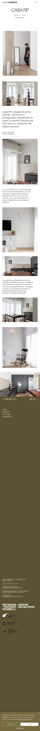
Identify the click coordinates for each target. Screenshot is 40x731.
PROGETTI (6, 412)
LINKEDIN (23, 604)
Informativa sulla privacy (24, 719)
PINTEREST (10, 607)
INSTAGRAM (9, 604)
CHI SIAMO (6, 414)
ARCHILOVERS (26, 607)
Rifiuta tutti (11, 724)
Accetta (29, 724)
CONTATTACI (6, 417)
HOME (4, 410)
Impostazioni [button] (20, 728)
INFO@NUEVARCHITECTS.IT (12, 588)
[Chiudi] (37, 714)
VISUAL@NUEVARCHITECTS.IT (13, 592)
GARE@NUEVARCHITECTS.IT (12, 596)
